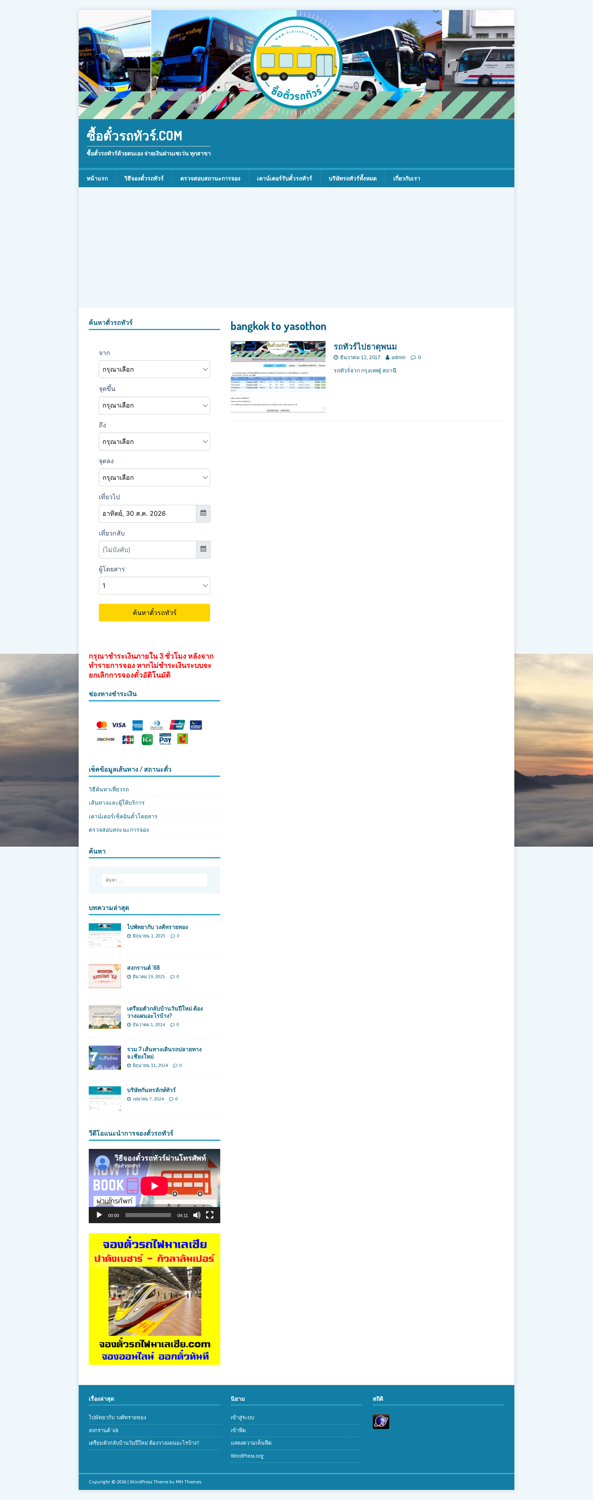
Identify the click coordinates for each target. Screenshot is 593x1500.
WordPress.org (247, 1456)
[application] (154, 1186)
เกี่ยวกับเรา (406, 178)
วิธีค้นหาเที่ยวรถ (109, 789)
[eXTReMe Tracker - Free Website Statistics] (381, 1424)
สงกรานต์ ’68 (143, 967)
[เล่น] (99, 1215)
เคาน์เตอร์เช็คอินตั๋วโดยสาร (123, 816)
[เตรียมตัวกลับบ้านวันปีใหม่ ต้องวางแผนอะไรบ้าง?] (105, 1024)
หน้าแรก (97, 178)
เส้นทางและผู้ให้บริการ (117, 802)
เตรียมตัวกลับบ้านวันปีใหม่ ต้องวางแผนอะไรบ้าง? (165, 1012)
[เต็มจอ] (210, 1215)
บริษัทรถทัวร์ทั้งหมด (353, 178)
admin (398, 357)
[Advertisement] (296, 247)
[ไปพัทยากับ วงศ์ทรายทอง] (105, 942)
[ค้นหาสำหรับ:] (154, 880)
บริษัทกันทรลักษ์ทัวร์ (151, 1089)
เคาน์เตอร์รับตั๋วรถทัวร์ (284, 178)
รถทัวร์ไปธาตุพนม (365, 346)
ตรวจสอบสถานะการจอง (210, 178)
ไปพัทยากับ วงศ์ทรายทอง (157, 926)
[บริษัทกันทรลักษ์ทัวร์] (105, 1106)
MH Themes (188, 1482)
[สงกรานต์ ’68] (105, 984)
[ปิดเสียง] (197, 1215)
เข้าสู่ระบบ (242, 1417)
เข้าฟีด (238, 1430)
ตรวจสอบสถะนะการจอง (119, 829)
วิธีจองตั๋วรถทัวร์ (144, 178)
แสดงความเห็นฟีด (251, 1443)
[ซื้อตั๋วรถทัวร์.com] (296, 114)
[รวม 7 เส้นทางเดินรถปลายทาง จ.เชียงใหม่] (105, 1065)
